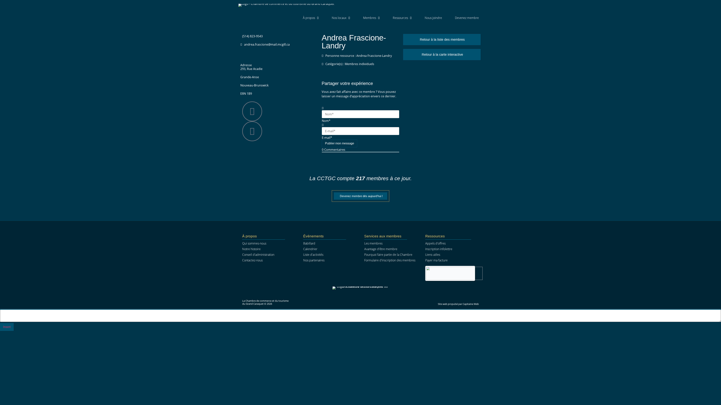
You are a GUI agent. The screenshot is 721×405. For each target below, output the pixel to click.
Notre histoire (251, 249)
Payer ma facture (436, 260)
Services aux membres (382, 236)
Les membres (373, 243)
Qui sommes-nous (254, 243)
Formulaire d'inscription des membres (389, 260)
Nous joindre (433, 18)
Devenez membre (467, 18)
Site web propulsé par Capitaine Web (458, 304)
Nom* (326, 120)
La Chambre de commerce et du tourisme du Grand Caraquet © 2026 (265, 302)
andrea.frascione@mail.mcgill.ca (267, 44)
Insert (7, 326)
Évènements (313, 236)
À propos (309, 18)
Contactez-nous (252, 260)
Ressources (400, 18)
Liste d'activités (313, 255)
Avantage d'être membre (380, 249)
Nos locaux (339, 18)
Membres (369, 18)
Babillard (309, 243)
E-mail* (327, 137)
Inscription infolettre (438, 249)
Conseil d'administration (258, 255)
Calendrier (310, 249)
